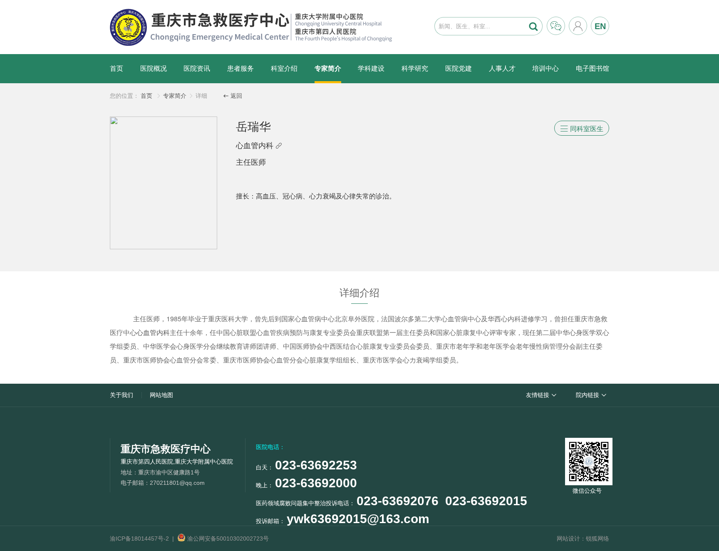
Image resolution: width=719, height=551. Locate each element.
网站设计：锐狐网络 (583, 538)
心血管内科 (259, 145)
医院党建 (458, 68)
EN (600, 26)
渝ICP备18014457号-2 (139, 538)
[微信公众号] (587, 460)
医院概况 (153, 68)
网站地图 (161, 395)
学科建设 (371, 68)
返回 (232, 95)
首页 (116, 68)
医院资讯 (196, 68)
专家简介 (328, 68)
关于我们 (121, 395)
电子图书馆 (592, 68)
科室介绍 (284, 68)
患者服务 (240, 68)
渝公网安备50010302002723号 (227, 538)
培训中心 (545, 68)
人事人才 (502, 68)
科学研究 (415, 68)
